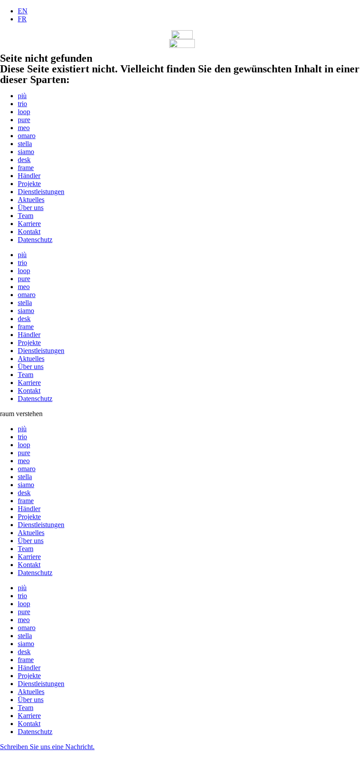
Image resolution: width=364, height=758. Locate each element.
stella (25, 143)
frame (26, 167)
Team (25, 215)
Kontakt (29, 231)
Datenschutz (35, 239)
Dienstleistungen (41, 191)
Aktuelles (31, 199)
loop (24, 111)
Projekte (29, 183)
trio (22, 103)
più (22, 95)
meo (24, 127)
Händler (29, 175)
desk (24, 159)
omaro (27, 135)
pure (24, 119)
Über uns (31, 207)
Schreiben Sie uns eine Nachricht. (47, 746)
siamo (26, 151)
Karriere (29, 223)
